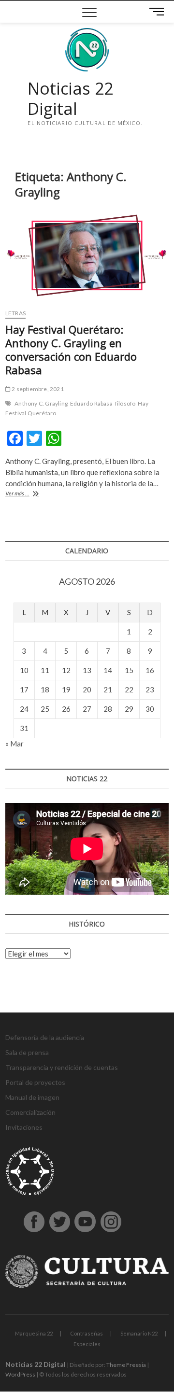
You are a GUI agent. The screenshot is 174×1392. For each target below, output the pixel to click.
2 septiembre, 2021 (37, 389)
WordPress (20, 1374)
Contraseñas (86, 1333)
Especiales (87, 1344)
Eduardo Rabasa (91, 403)
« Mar (14, 743)
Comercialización (30, 1112)
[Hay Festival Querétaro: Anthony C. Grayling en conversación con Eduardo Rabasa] (87, 255)
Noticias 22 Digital (70, 99)
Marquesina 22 (34, 1333)
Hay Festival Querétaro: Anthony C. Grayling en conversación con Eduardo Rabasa (71, 349)
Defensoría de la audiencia (44, 1037)
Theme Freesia (126, 1364)
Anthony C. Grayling (41, 403)
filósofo (125, 403)
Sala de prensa (27, 1052)
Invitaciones (24, 1127)
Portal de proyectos (35, 1082)
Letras (15, 313)
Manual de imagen (32, 1097)
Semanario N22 (139, 1333)
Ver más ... (32, 494)
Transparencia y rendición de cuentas (61, 1067)
